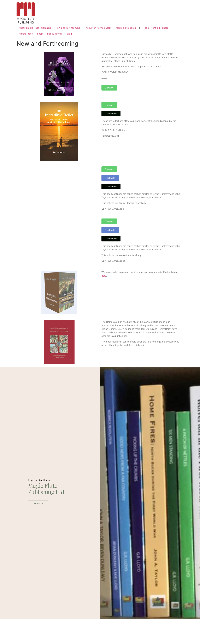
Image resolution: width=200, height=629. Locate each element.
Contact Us (38, 503)
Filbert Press (26, 33)
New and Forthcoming (67, 27)
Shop (40, 33)
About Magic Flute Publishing (35, 27)
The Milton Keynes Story (97, 27)
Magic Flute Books (126, 27)
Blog (69, 33)
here (103, 276)
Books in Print (55, 33)
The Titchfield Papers (156, 27)
